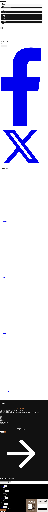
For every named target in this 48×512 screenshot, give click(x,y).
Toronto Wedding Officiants (31, 412)
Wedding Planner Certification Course (4, 422)
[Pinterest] (3, 403)
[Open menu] (1, 28)
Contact (3, 23)
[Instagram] (2, 403)
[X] (21, 166)
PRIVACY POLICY (13, 478)
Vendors (1, 419)
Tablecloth (5, 221)
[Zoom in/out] (1, 482)
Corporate (4, 15)
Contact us (20, 410)
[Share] (7, 482)
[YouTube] (4, 403)
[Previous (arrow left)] (1, 483)
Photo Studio (3, 498)
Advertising (1, 417)
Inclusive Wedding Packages (25, 412)
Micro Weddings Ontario (6, 412)
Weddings (2, 486)
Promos (2, 507)
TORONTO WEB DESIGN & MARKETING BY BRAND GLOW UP (5, 478)
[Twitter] (1, 403)
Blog (0, 418)
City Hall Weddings (15, 412)
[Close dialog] (46, 500)
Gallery (3, 5)
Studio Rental (4, 21)
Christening (4, 16)
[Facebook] (0, 403)
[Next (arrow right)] (4, 483)
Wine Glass (6, 388)
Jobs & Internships (2, 421)
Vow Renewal (4, 12)
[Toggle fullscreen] (4, 482)
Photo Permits (4, 489)
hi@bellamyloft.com (19, 428)
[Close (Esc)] (10, 482)
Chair (4, 277)
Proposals (4, 18)
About (2, 3)
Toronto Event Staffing (2, 423)
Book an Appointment (2, 420)
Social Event (4, 14)
